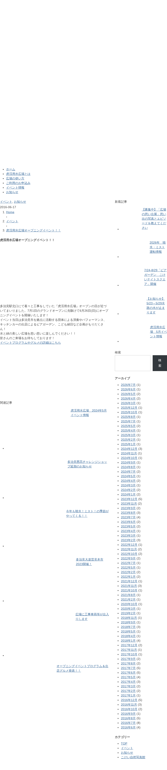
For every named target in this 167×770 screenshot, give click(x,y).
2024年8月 (128, 467)
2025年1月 (128, 444)
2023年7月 (128, 517)
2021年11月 (129, 586)
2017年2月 (128, 691)
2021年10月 (129, 590)
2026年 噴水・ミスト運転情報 (158, 247)
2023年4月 (128, 531)
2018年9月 (128, 622)
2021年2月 (128, 599)
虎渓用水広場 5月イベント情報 (158, 331)
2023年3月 (128, 535)
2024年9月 (128, 462)
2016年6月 (128, 727)
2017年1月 (128, 695)
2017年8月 (128, 663)
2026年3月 (128, 403)
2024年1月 (128, 494)
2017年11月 (129, 649)
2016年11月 (129, 704)
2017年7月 (128, 668)
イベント (6, 201)
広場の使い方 (15, 178)
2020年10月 (129, 604)
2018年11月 (129, 617)
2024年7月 (128, 471)
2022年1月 (128, 576)
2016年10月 (129, 709)
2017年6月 (128, 672)
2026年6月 (128, 389)
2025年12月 (129, 407)
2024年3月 (128, 485)
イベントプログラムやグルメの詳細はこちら (30, 342)
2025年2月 (128, 439)
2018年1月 (128, 640)
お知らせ (12, 192)
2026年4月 (128, 398)
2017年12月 (129, 645)
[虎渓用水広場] (83, 2)
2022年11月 (129, 549)
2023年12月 (129, 499)
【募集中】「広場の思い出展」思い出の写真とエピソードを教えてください (154, 218)
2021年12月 (129, 581)
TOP (124, 743)
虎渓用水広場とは (18, 174)
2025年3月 (128, 435)
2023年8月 (128, 512)
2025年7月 (128, 421)
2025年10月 (129, 412)
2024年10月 (129, 458)
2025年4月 (128, 430)
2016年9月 (128, 713)
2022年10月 (129, 554)
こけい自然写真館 (133, 757)
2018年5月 (128, 631)
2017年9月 (128, 659)
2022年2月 (128, 572)
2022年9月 (128, 558)
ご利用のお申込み (18, 183)
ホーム (10, 169)
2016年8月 (128, 718)
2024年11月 (129, 453)
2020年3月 (128, 608)
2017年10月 (129, 654)
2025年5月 (128, 426)
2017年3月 (128, 686)
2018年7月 (128, 627)
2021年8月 (128, 595)
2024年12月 (129, 448)
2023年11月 (129, 503)
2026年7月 (128, 385)
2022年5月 (128, 567)
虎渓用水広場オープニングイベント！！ (33, 230)
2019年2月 (128, 613)
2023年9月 (128, 508)
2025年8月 (128, 416)
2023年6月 (128, 522)
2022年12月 (129, 544)
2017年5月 (128, 677)
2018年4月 (128, 636)
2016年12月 (129, 700)
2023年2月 (128, 540)
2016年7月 (128, 723)
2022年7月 (128, 563)
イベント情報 (15, 187)
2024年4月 (128, 480)
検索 (118, 352)
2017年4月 (128, 681)
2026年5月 (128, 394)
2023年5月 (128, 526)
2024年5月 (128, 476)
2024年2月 (128, 490)
